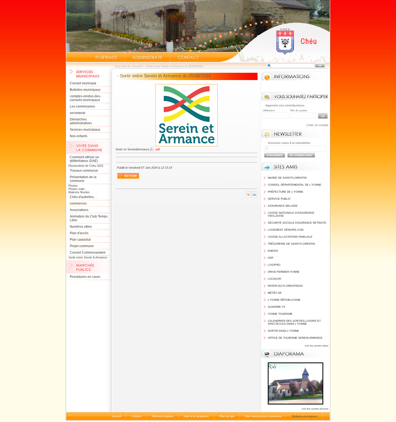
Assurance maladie (283, 205)
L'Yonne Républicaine (284, 299)
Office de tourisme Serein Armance (295, 337)
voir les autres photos (315, 408)
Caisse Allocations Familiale (290, 236)
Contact (188, 57)
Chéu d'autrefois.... (83, 197)
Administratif (147, 57)
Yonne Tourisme (280, 313)
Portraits (106, 57)
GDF (270, 257)
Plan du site (227, 416)
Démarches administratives (81, 121)
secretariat (77, 113)
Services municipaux (85, 130)
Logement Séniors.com (285, 229)
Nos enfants (78, 136)
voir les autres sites (316, 345)
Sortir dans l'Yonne (283, 330)
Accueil (274, 42)
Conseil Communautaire (88, 252)
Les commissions (82, 106)
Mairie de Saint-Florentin (287, 177)
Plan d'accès (79, 233)
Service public (279, 198)
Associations (79, 210)
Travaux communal (84, 170)
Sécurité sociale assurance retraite (297, 222)
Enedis (273, 250)
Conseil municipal (83, 83)
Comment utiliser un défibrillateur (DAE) (84, 159)
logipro (274, 264)
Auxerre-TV (276, 306)
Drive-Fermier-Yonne (284, 271)
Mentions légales (162, 416)
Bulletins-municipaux (85, 90)
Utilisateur (269, 110)
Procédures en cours (85, 277)
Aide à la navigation (196, 416)
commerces (78, 203)
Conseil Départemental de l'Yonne (294, 184)
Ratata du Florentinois (285, 285)
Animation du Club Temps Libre (88, 218)
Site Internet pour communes (263, 416)
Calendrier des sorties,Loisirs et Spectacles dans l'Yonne (294, 322)
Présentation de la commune (83, 179)
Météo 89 (275, 292)
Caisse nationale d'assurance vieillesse (291, 214)
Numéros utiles (81, 227)
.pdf (157, 149)
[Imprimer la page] (254, 196)
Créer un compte (317, 125)
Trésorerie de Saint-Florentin (291, 243)
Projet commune (82, 246)
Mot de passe (298, 110)
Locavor (274, 278)
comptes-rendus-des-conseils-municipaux (85, 98)
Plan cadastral (80, 239)
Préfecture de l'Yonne (285, 191)
